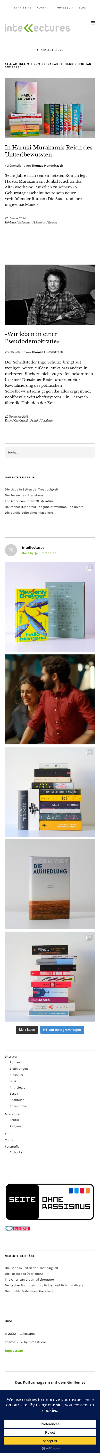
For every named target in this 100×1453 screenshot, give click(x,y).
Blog (82, 7)
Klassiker (16, 1075)
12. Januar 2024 (15, 218)
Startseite (22, 7)
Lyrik (13, 1081)
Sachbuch (47, 420)
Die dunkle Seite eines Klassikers (29, 512)
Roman (52, 222)
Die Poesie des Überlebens (24, 495)
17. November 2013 (16, 416)
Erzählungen (19, 1068)
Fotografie (12, 1146)
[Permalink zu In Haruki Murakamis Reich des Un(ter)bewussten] (50, 136)
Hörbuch (10, 222)
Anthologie (17, 1087)
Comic (9, 1140)
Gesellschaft (21, 420)
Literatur (40, 222)
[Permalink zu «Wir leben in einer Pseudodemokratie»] (50, 323)
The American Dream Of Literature (29, 501)
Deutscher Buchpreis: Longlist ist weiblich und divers (44, 507)
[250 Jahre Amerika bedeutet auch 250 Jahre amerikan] (50, 792)
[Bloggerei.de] (17, 1230)
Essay (8, 420)
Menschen (12, 1114)
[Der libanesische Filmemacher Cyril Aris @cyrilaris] (50, 699)
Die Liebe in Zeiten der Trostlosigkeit (31, 489)
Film (8, 1134)
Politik (34, 420)
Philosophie (18, 1106)
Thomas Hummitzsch (47, 165)
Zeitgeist (16, 1126)
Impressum (64, 7)
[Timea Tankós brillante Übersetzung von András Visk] (50, 884)
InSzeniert (25, 222)
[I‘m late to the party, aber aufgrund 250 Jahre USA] (50, 977)
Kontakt (43, 7)
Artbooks (16, 1152)
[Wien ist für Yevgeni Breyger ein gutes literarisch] (50, 607)
